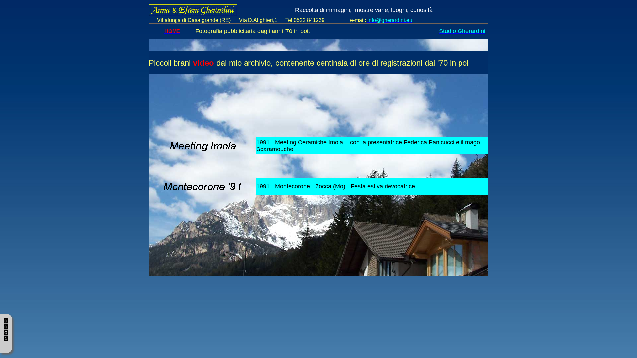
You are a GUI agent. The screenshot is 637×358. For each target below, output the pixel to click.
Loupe (6, 345)
